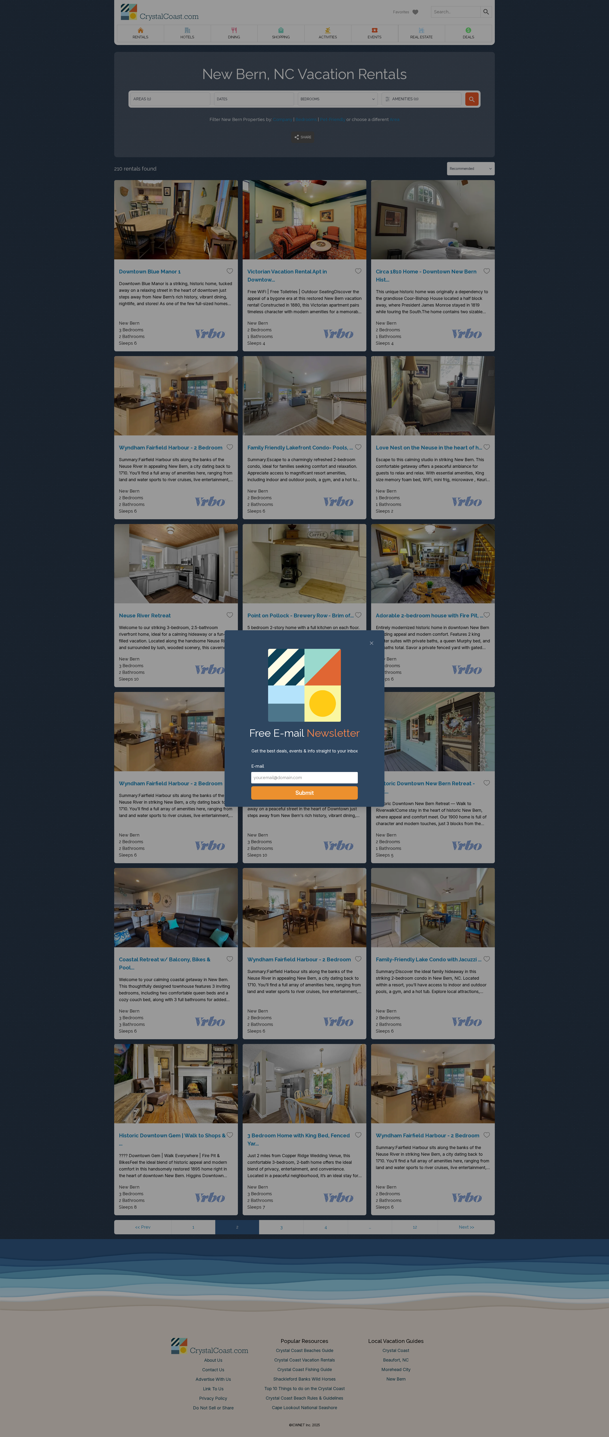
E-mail (257, 766)
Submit (304, 792)
